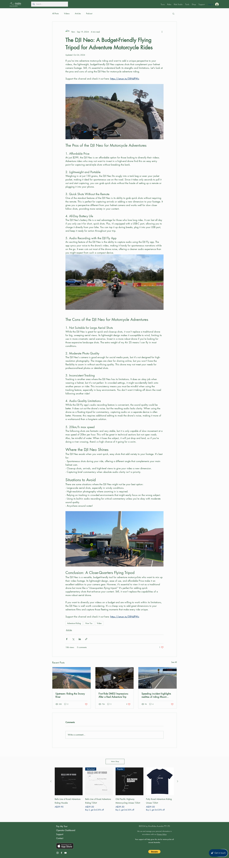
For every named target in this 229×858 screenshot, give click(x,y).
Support (59, 834)
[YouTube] (65, 852)
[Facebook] (61, 852)
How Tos (88, 623)
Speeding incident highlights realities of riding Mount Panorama (156, 695)
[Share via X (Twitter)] (73, 639)
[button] (162, 4)
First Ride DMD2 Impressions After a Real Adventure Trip (113, 695)
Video (99, 623)
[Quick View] (69, 781)
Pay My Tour (61, 826)
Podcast (89, 13)
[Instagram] (57, 852)
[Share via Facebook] (66, 639)
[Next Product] (177, 781)
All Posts (55, 13)
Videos (67, 13)
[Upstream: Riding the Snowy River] (71, 678)
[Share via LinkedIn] (79, 639)
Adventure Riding (74, 623)
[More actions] (162, 31)
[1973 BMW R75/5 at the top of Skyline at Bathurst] (157, 678)
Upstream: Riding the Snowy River (70, 695)
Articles (78, 13)
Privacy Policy (162, 834)
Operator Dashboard (65, 830)
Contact (59, 838)
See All (174, 662)
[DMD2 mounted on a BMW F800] (114, 678)
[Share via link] (86, 639)
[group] (114, 791)
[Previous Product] (50, 781)
